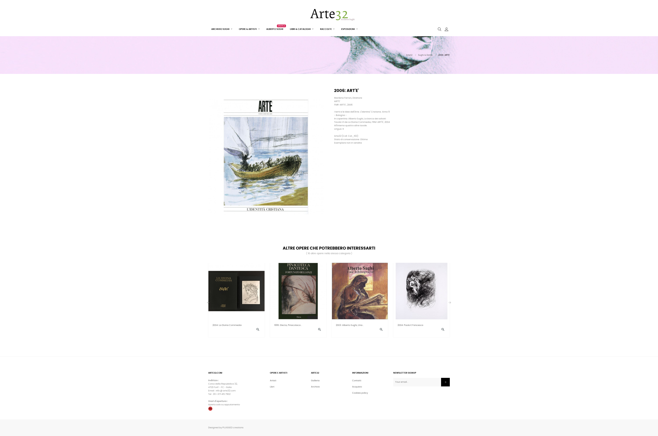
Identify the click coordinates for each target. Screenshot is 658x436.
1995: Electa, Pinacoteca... (288, 325)
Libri (272, 387)
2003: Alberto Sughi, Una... (350, 325)
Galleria (315, 381)
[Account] (446, 29)
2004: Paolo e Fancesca (410, 325)
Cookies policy (360, 393)
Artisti (273, 381)
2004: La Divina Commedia (227, 325)
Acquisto (357, 387)
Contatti (356, 381)
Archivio (315, 387)
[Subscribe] (445, 382)
